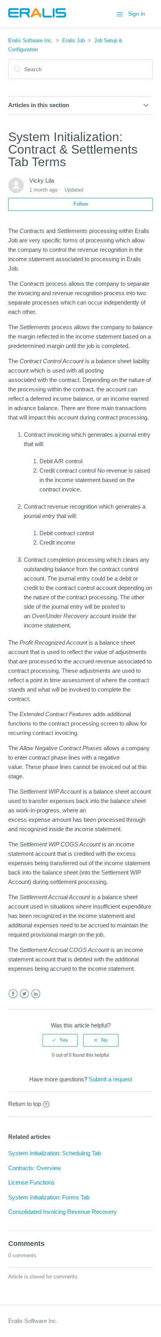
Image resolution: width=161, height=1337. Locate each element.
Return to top (24, 1103)
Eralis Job (73, 40)
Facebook (13, 994)
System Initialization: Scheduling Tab (54, 1153)
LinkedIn (36, 994)
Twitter (24, 994)
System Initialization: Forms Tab (48, 1197)
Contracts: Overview (34, 1168)
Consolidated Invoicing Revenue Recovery (62, 1211)
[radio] (60, 1040)
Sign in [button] (136, 14)
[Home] (37, 17)
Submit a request (110, 1079)
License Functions (31, 1182)
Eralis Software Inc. (30, 40)
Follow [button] (80, 204)
